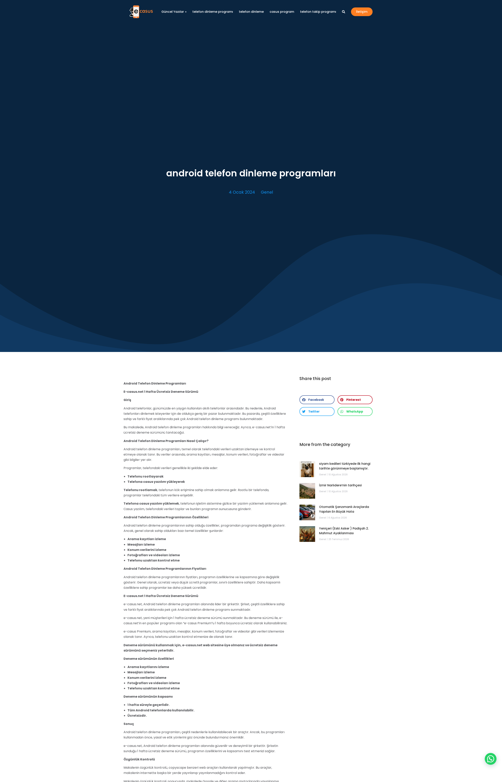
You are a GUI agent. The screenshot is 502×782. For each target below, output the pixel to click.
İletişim (361, 11)
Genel (267, 192)
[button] (317, 399)
